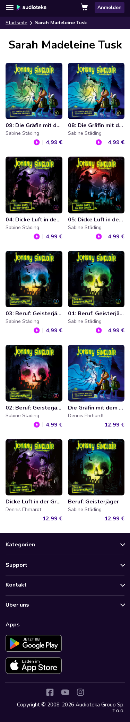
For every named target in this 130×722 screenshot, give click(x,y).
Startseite (16, 22)
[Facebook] (50, 692)
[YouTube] (65, 692)
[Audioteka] (31, 7)
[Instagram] (80, 692)
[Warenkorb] (85, 7)
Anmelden (109, 7)
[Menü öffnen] (10, 7)
